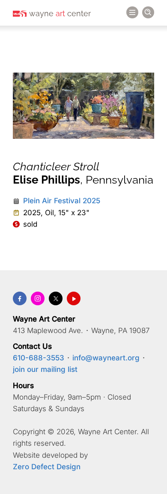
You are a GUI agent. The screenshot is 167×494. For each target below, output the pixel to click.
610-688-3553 (38, 358)
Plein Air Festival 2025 (61, 200)
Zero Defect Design (47, 466)
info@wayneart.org (106, 358)
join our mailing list (45, 369)
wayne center (60, 13)
